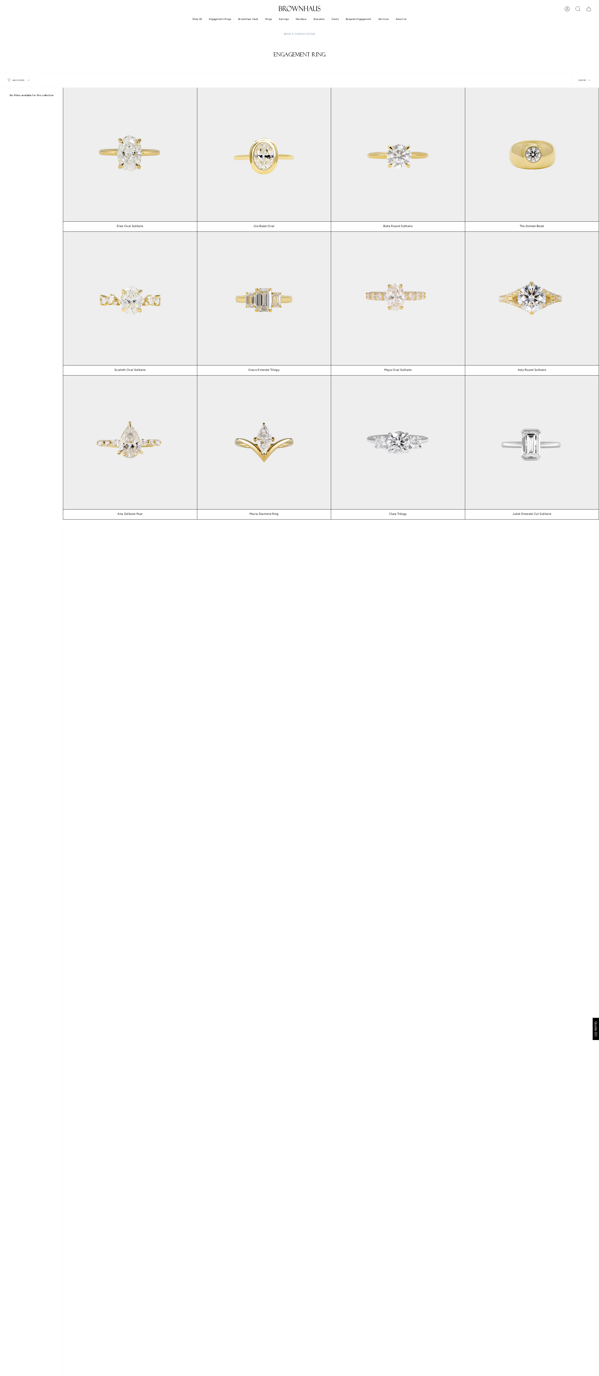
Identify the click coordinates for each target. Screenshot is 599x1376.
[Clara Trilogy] (398, 442)
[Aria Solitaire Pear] (130, 442)
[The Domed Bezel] (532, 154)
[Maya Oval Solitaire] (398, 298)
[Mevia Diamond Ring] (264, 442)
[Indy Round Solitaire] (532, 298)
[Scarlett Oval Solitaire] (130, 298)
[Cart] (588, 9)
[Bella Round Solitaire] (398, 154)
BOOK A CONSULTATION (299, 34)
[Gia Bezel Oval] (264, 154)
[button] (197, 19)
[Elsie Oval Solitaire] (130, 154)
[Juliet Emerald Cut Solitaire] (532, 442)
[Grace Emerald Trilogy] (264, 298)
